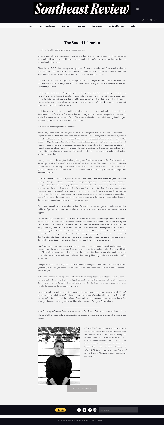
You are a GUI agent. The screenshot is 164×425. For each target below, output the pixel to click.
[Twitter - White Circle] (84, 410)
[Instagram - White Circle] (90, 410)
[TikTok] (155, 20)
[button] (65, 25)
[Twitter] (151, 20)
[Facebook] (147, 20)
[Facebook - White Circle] (79, 410)
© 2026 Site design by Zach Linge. (80, 420)
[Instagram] (142, 20)
